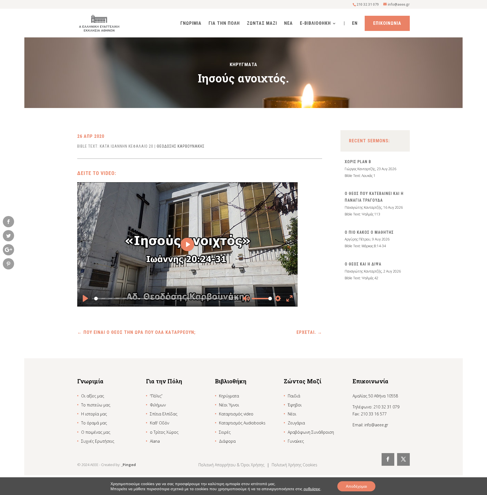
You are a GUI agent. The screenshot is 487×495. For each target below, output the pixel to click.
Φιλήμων (158, 405)
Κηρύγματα (229, 396)
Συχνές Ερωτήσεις (97, 441)
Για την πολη (224, 23)
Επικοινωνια (387, 23)
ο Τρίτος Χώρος (164, 432)
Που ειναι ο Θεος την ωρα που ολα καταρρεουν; (136, 332)
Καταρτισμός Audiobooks (242, 423)
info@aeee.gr (376, 425)
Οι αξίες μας (92, 396)
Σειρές (225, 432)
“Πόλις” (156, 396)
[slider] (158, 298)
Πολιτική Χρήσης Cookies (294, 464)
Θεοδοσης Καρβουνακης (181, 146)
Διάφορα (227, 441)
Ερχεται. (309, 332)
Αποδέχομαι (356, 486)
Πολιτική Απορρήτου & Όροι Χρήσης (231, 464)
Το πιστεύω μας (95, 405)
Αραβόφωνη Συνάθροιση (311, 432)
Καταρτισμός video (236, 414)
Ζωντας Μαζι (262, 23)
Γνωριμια (191, 23)
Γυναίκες (296, 441)
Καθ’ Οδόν (159, 423)
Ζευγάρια (296, 423)
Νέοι (292, 414)
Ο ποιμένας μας (95, 432)
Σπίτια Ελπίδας (163, 414)
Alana (155, 441)
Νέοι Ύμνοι (229, 405)
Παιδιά (294, 396)
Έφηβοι (295, 405)
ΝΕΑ (288, 23)
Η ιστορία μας (94, 414)
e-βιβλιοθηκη (315, 23)
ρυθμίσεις (312, 489)
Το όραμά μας (94, 423)
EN (355, 23)
